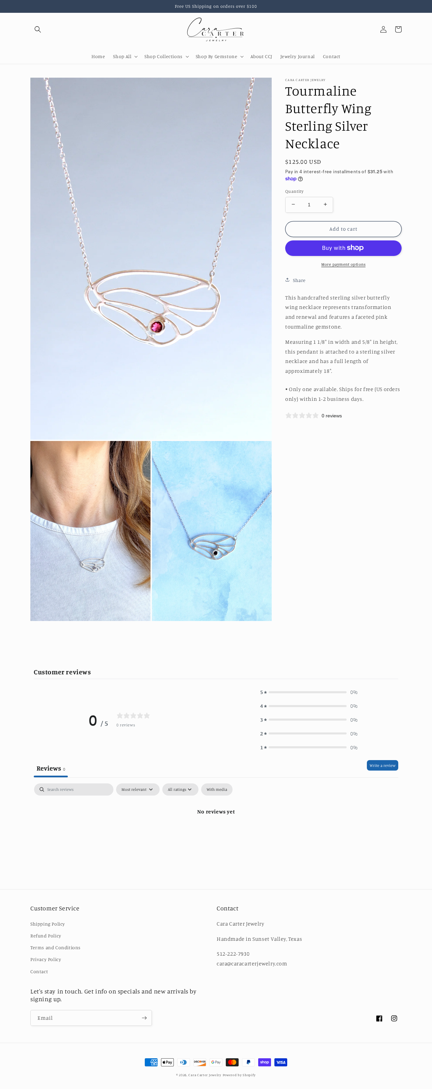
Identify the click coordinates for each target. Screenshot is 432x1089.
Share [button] (299, 280)
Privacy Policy (45, 959)
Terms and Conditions (55, 947)
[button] (37, 29)
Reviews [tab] (50, 768)
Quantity (294, 190)
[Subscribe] (144, 1018)
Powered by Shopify (239, 1075)
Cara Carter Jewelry (204, 1075)
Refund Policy (45, 935)
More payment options (343, 263)
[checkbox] (217, 789)
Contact (39, 971)
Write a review (383, 765)
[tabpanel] (216, 834)
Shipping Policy (47, 924)
